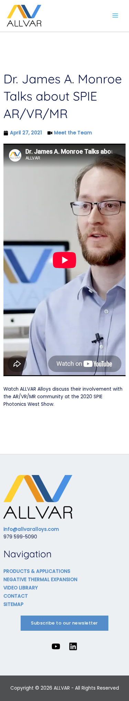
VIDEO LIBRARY (20, 588)
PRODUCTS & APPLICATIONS (36, 571)
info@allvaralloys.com (31, 529)
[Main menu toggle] (115, 16)
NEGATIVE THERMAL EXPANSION (40, 579)
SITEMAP (13, 604)
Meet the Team (73, 133)
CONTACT (15, 596)
